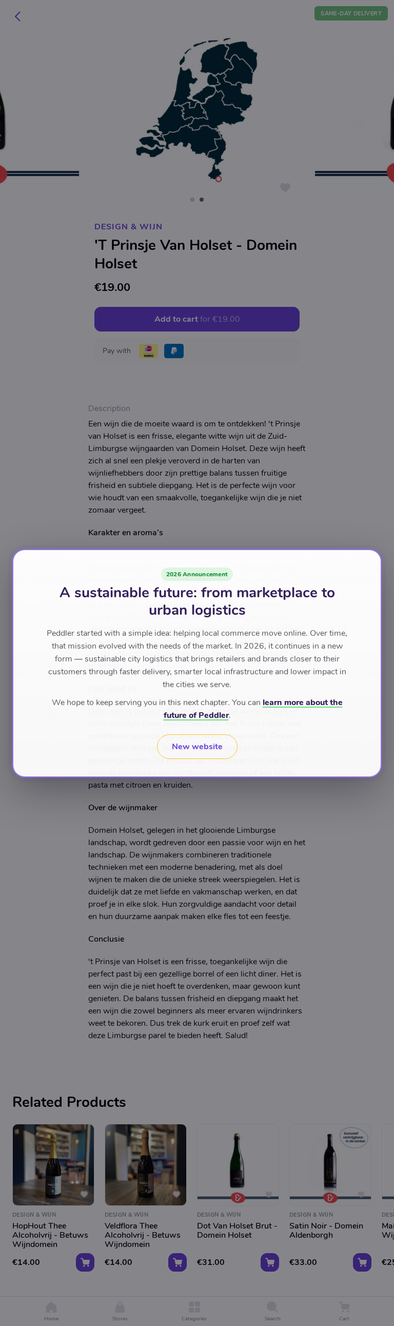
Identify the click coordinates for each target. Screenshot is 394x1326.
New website (197, 746)
